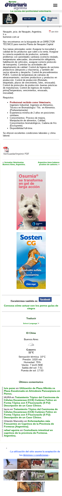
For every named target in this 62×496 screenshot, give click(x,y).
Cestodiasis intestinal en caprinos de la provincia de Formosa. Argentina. (28, 433)
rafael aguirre (11, 430)
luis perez (9, 388)
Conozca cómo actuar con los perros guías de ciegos (31, 307)
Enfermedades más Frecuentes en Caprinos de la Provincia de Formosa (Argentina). (29, 424)
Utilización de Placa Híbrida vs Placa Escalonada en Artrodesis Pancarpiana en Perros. (32, 391)
